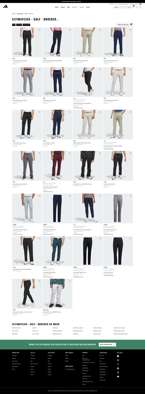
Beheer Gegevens (62, 390)
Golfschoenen (97, 334)
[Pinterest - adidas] (125, 369)
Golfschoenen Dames (119, 328)
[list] (64, 25)
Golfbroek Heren (57, 334)
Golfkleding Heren (78, 331)
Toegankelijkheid (93, 390)
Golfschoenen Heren (119, 331)
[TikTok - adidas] (125, 373)
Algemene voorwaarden (83, 390)
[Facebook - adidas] (125, 356)
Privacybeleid (74, 390)
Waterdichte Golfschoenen (121, 334)
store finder (112, 4)
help (116, 4)
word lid (136, 4)
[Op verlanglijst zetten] (39, 30)
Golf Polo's (35, 331)
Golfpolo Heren (97, 331)
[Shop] (5, 6)
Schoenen (74, 7)
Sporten (82, 7)
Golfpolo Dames (97, 328)
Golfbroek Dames (57, 331)
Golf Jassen (15, 331)
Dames (63, 7)
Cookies (68, 390)
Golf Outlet (15, 334)
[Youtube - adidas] (125, 377)
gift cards (132, 4)
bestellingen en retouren (124, 4)
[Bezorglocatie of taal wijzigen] (140, 4)
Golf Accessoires (16, 328)
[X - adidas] (125, 364)
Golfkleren (76, 334)
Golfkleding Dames (78, 328)
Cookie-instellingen (52, 390)
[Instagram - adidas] (125, 360)
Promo (88, 7)
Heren (57, 7)
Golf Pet (34, 328)
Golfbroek (55, 328)
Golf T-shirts (35, 334)
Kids (68, 7)
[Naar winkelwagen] (140, 7)
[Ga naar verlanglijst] (136, 7)
